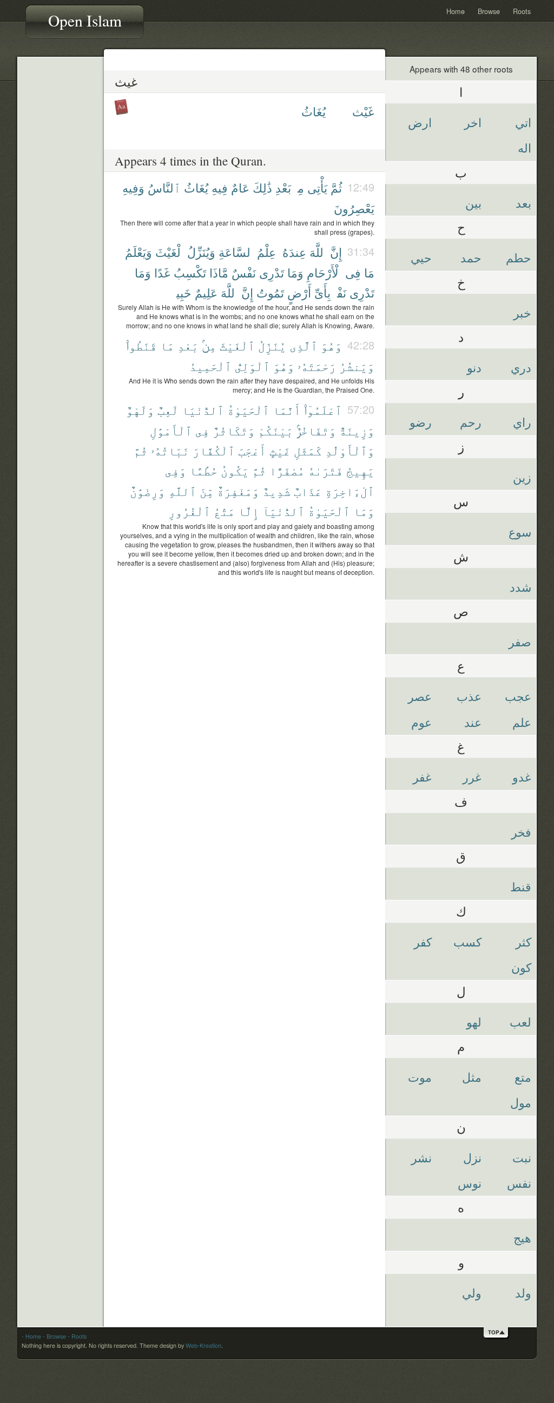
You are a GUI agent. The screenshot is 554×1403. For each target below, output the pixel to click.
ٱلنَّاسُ (164, 187)
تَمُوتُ (270, 292)
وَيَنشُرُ (356, 366)
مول (520, 1102)
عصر (420, 695)
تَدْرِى (271, 272)
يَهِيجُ (360, 470)
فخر (521, 831)
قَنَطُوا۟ (141, 345)
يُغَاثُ (313, 111)
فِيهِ (220, 187)
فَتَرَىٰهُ (325, 470)
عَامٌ (240, 187)
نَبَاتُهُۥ (170, 450)
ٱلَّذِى (303, 345)
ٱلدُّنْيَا (203, 409)
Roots (522, 11)
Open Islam (85, 20)
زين (522, 476)
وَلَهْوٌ (140, 409)
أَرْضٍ (299, 292)
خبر (522, 312)
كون (521, 966)
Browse (489, 11)
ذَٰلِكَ (262, 187)
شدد (520, 586)
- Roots (77, 1336)
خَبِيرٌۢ (182, 292)
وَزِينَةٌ (356, 430)
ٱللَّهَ (318, 251)
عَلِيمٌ (206, 292)
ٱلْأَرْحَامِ (324, 272)
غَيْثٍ (280, 450)
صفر (520, 641)
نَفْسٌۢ (340, 292)
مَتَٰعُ (224, 510)
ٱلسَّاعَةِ (236, 251)
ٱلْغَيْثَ (169, 251)
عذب (469, 695)
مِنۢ (299, 187)
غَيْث (363, 111)
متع (523, 1076)
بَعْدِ (283, 187)
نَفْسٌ (244, 272)
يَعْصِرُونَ (354, 208)
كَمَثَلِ (308, 450)
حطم (518, 257)
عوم (421, 721)
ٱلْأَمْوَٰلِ (171, 430)
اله (524, 147)
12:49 (360, 187)
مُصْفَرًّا (287, 470)
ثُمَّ (336, 187)
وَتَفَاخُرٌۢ (316, 430)
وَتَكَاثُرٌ (234, 430)
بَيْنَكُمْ (275, 430)
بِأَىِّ (322, 292)
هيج (522, 1237)
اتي (523, 122)
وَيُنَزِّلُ (201, 251)
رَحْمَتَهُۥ (317, 366)
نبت (521, 1157)
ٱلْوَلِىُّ (252, 366)
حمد (471, 257)
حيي (421, 257)
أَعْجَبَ (252, 450)
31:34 (360, 251)
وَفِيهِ (133, 187)
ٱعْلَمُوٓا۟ (323, 409)
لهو (474, 1021)
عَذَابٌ (308, 490)
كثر (523, 941)
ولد (523, 1292)
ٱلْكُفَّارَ (214, 450)
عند (473, 721)
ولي (472, 1292)
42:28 (360, 345)
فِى (353, 272)
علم (521, 721)
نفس (519, 1182)
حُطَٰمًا (203, 470)
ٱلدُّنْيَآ (283, 510)
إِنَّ (336, 251)
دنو (474, 367)
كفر (423, 941)
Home (455, 11)
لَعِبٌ (168, 409)
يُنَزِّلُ (272, 345)
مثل (472, 1076)
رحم (471, 421)
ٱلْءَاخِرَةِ (349, 490)
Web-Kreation (203, 1345)
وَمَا (295, 272)
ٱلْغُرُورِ (189, 510)
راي (522, 421)
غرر (472, 776)
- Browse (54, 1336)
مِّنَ (207, 490)
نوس (470, 1182)
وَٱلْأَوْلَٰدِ (349, 450)
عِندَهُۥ (292, 251)
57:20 (360, 409)
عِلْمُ (266, 251)
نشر (421, 1157)
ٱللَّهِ (182, 490)
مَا (369, 272)
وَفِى (175, 470)
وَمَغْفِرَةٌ (238, 490)
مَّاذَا (218, 272)
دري (521, 367)
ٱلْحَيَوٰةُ (248, 409)
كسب (467, 941)
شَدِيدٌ (276, 490)
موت (420, 1076)
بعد (523, 202)
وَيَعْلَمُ (138, 251)
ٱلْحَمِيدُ (210, 366)
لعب (520, 1021)
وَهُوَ (331, 345)
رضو (421, 421)
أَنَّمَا (287, 409)
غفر (422, 776)
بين (473, 202)
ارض (420, 122)
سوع (520, 531)
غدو (521, 776)
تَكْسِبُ (190, 272)
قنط (520, 886)
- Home (31, 1336)
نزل (472, 1157)
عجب (518, 695)
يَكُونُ (235, 470)
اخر (473, 122)
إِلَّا (248, 510)
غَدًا (162, 272)
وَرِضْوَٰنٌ (147, 490)
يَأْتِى (317, 187)
